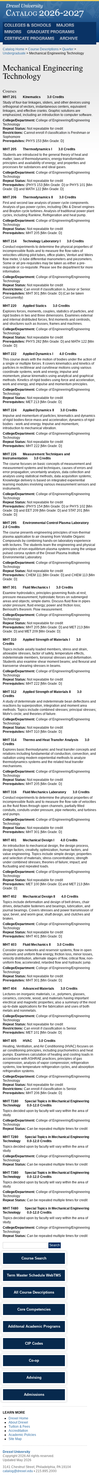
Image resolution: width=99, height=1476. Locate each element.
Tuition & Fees (19, 1426)
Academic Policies (22, 1435)
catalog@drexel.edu (18, 1471)
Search (54, 1245)
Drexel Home (18, 1418)
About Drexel (18, 1422)
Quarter (67, 49)
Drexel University (16, 1452)
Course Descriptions (43, 49)
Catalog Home (13, 49)
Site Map (15, 1439)
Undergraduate (14, 53)
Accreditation (18, 1431)
